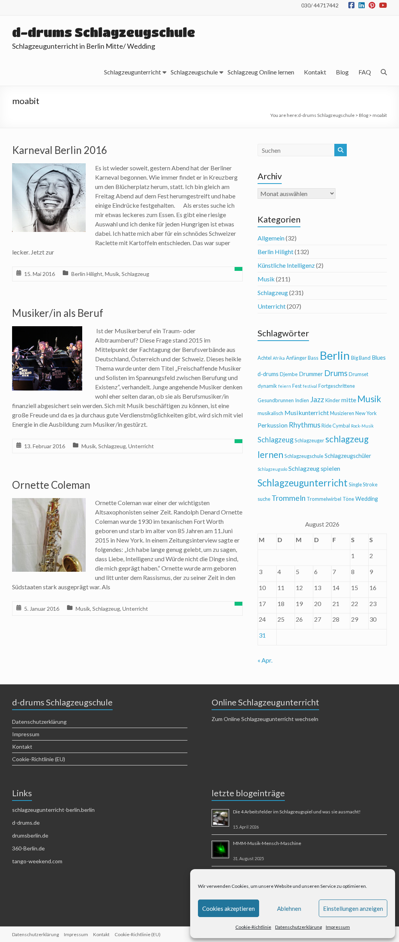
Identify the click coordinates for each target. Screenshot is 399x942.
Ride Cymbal (335, 425)
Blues (379, 357)
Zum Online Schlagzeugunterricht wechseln (265, 719)
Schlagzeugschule (194, 72)
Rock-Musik (362, 425)
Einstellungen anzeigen (353, 908)
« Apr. (265, 660)
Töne (348, 499)
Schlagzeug (135, 273)
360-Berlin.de (28, 848)
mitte (348, 399)
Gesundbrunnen (276, 400)
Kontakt (315, 72)
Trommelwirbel (324, 499)
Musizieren (342, 413)
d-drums (268, 374)
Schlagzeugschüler (348, 455)
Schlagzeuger (309, 440)
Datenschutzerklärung (298, 927)
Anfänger (296, 358)
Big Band (361, 358)
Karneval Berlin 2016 (59, 150)
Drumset (358, 374)
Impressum (338, 927)
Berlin (335, 355)
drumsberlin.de (30, 835)
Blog (342, 72)
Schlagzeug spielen (314, 468)
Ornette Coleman (51, 485)
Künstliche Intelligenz (286, 265)
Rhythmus (304, 425)
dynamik (267, 386)
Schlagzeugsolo (272, 469)
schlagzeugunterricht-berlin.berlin (53, 809)
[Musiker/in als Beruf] (47, 331)
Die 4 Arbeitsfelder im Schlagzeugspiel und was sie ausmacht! (297, 812)
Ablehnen (289, 908)
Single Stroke (363, 484)
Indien (302, 400)
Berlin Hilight (86, 273)
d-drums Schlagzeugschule (103, 32)
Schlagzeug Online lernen (261, 72)
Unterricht (141, 446)
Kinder (332, 400)
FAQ (364, 72)
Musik (112, 273)
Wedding (366, 498)
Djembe (289, 374)
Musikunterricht (306, 412)
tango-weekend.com (37, 861)
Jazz (317, 399)
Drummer (311, 374)
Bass (313, 358)
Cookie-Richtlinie (253, 927)
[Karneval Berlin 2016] (49, 168)
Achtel (265, 358)
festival (310, 386)
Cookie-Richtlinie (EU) (38, 759)
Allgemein (271, 238)
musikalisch (270, 413)
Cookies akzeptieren (228, 908)
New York (366, 413)
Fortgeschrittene (336, 386)
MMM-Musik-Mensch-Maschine (267, 843)
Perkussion (273, 425)
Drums (336, 373)
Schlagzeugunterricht (132, 72)
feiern (284, 386)
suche (264, 499)
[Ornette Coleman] (49, 503)
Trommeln (288, 497)
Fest (297, 386)
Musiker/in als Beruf (57, 313)
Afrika (279, 358)
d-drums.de (26, 822)
